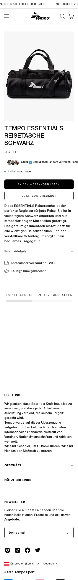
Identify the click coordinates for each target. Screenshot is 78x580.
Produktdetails (15, 251)
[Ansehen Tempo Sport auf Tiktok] (17, 550)
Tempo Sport (24, 572)
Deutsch (48, 563)
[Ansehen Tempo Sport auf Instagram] (7, 550)
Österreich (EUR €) (22, 563)
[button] (62, 16)
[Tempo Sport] (39, 16)
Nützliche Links (17, 480)
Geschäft (12, 465)
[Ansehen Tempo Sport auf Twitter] (37, 550)
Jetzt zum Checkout (39, 195)
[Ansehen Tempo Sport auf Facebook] (27, 550)
